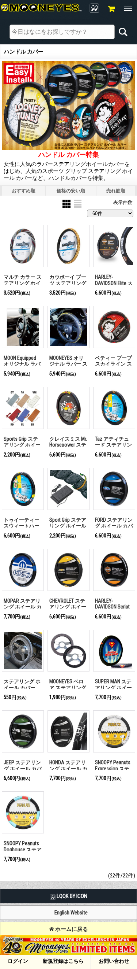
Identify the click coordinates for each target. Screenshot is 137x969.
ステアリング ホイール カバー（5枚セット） (22, 687)
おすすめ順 (23, 190)
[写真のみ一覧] (67, 203)
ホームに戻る (71, 929)
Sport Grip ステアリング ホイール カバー (67, 526)
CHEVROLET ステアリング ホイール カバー (67, 607)
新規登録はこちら (63, 961)
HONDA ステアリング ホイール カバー (68, 768)
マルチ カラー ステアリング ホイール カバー (23, 283)
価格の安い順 (71, 190)
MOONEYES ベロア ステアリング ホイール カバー (67, 687)
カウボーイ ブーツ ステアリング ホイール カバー (67, 283)
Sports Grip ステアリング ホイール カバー (22, 445)
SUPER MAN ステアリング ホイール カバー (113, 687)
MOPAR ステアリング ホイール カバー (23, 607)
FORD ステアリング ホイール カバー (114, 526)
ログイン (18, 961)
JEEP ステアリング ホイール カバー (23, 768)
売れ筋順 (115, 190)
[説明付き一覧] (78, 203)
